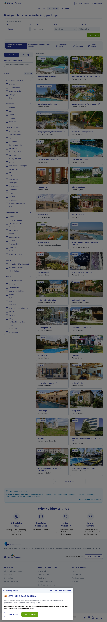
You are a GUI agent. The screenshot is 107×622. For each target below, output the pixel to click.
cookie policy (29, 608)
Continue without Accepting (60, 591)
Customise (13, 614)
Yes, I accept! (30, 614)
